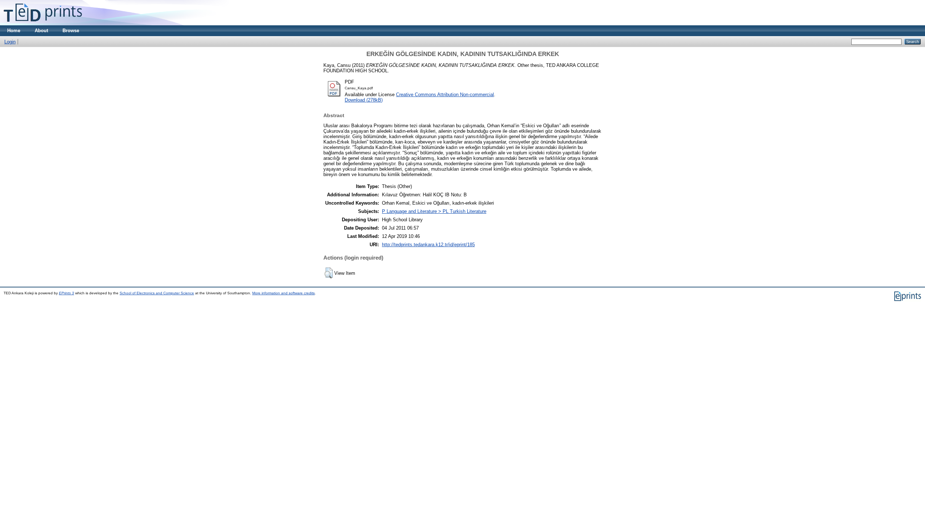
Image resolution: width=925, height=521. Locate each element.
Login (10, 41)
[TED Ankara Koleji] (43, 23)
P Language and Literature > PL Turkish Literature (434, 211)
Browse (71, 30)
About (41, 30)
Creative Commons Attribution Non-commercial (445, 94)
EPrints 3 (66, 293)
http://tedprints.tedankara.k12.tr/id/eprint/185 (428, 244)
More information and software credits (283, 293)
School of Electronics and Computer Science (157, 293)
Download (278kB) (364, 100)
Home (13, 30)
